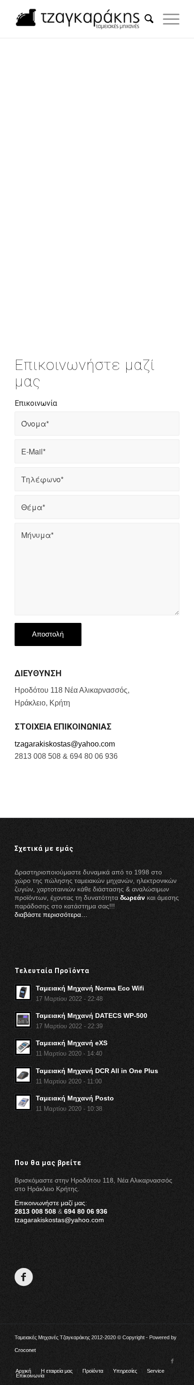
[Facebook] (172, 1361)
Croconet (25, 1350)
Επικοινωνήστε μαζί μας (50, 1203)
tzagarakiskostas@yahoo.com (65, 744)
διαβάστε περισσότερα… (51, 914)
